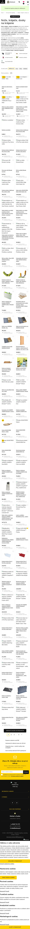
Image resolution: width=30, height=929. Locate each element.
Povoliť (7, 891)
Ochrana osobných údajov (17, 776)
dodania (25, 68)
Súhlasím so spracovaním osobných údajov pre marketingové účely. (13, 775)
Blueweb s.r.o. (20, 837)
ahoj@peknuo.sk (16, 828)
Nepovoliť (2, 891)
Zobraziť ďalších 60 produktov (15, 730)
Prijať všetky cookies (8, 877)
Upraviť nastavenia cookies (7, 863)
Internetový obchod (10, 837)
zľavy (20, 68)
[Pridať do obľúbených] (13, 77)
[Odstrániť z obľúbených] (27, 528)
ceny (17, 68)
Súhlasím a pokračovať (15, 861)
